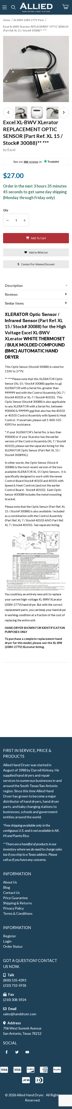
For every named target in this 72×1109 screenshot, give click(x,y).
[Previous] (8, 112)
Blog (6, 887)
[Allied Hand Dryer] (36, 7)
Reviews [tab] (11, 294)
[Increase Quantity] (24, 220)
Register (9, 936)
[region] (36, 112)
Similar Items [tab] (14, 303)
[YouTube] (27, 1052)
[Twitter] (16, 1052)
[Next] (64, 112)
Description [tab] (14, 285)
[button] (21, 112)
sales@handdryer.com (19, 1014)
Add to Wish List (38, 252)
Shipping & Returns (17, 903)
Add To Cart (38, 238)
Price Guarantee (15, 898)
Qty (5, 210)
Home (6, 20)
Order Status (12, 946)
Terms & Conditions (17, 913)
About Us (10, 882)
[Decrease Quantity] (7, 220)
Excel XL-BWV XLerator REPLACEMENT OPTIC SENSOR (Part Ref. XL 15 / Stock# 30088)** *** (35, 28)
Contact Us (11, 892)
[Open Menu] (4, 7)
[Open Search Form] (13, 7)
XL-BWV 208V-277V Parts (28, 20)
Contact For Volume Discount (38, 264)
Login (7, 941)
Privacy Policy (13, 908)
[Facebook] (6, 1052)
